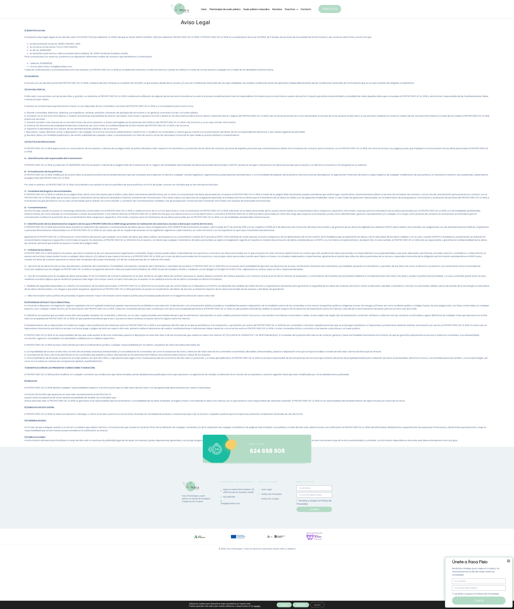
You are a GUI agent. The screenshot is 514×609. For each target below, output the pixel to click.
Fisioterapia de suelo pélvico (225, 9)
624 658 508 (267, 451)
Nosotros (290, 9)
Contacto (306, 9)
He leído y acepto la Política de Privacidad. (476, 593)
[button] (509, 561)
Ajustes (317, 605)
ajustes (257, 606)
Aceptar (284, 605)
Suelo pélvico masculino (256, 9)
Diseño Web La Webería (284, 548)
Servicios (277, 9)
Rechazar (301, 605)
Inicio (204, 9)
